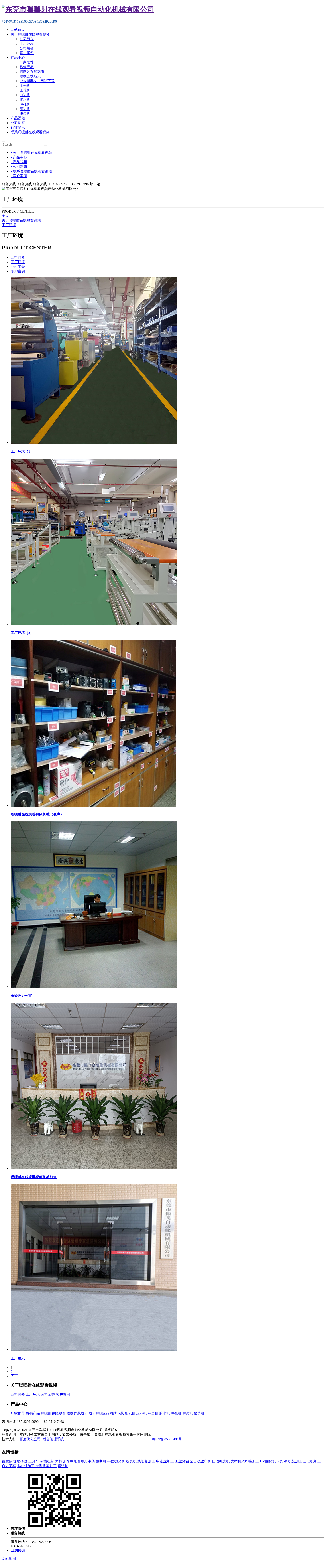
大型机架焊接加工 (245, 1461)
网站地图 (9, 1559)
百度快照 (9, 1461)
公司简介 (27, 39)
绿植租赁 (47, 1461)
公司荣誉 (27, 48)
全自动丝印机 (200, 1461)
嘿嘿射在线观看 (32, 71)
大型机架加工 (46, 1466)
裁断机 (101, 1461)
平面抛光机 (116, 1461)
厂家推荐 (27, 62)
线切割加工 (146, 1461)
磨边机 (25, 109)
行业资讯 (18, 127)
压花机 (25, 90)
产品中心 (18, 57)
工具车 (33, 1461)
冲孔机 (25, 104)
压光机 (25, 85)
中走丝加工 (165, 1461)
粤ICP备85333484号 (167, 1439)
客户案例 (27, 53)
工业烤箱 (182, 1461)
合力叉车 (9, 1466)
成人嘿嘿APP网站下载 (37, 81)
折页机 (131, 1461)
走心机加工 (312, 1461)
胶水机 (25, 99)
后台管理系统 (53, 1439)
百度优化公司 (30, 1439)
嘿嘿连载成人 (30, 76)
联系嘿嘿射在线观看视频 (30, 132)
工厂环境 (27, 43)
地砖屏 (22, 1461)
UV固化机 (268, 1461)
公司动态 (18, 123)
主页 (5, 215)
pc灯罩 (282, 1461)
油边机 (25, 95)
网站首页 (18, 30)
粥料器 (60, 1461)
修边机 (25, 113)
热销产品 (27, 67)
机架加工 (295, 1461)
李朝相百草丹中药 (81, 1461)
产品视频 (18, 118)
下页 (14, 1376)
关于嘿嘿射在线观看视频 (30, 34)
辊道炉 (63, 1466)
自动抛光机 (221, 1461)
